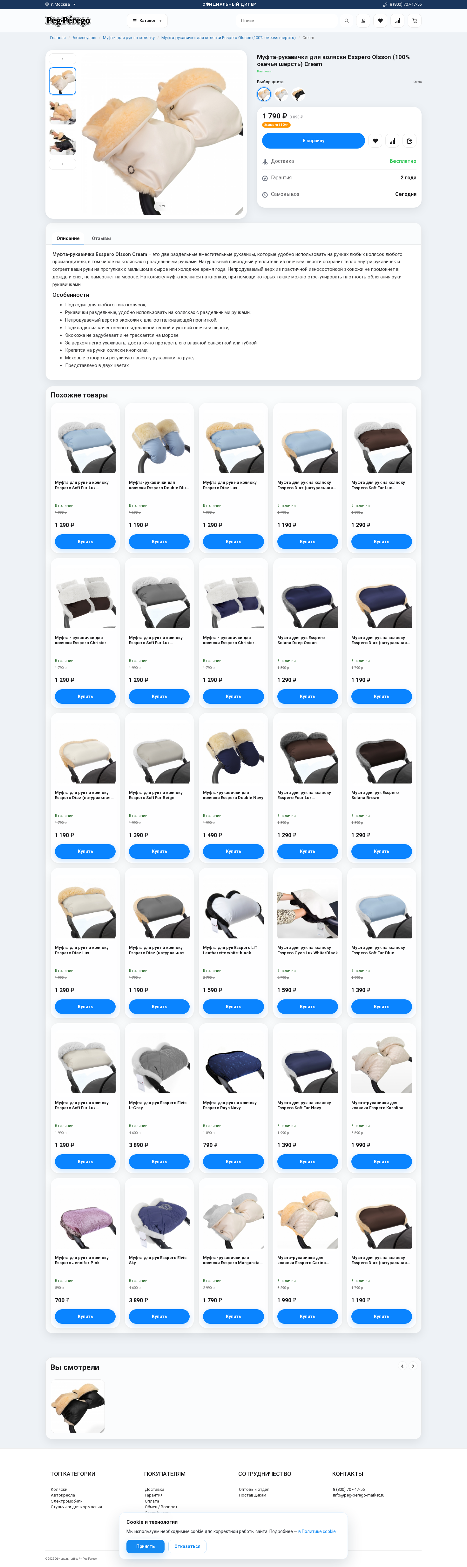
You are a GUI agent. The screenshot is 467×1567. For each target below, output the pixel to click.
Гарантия (154, 1495)
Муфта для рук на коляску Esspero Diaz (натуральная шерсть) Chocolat (379, 1260)
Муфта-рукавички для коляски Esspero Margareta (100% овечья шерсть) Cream (233, 1260)
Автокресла (63, 1495)
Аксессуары (84, 37)
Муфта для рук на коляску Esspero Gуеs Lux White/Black (307, 950)
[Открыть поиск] (346, 20)
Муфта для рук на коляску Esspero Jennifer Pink (82, 1260)
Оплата (152, 1501)
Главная (58, 37)
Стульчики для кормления (76, 1506)
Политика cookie (411, 1558)
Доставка (154, 1489)
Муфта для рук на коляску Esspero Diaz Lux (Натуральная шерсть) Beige (85, 950)
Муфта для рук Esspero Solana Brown (375, 795)
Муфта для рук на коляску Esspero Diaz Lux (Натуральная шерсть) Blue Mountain (232, 485)
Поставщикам (252, 1495)
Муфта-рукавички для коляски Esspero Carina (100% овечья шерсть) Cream (307, 1260)
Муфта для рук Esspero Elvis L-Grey (157, 1105)
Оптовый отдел (254, 1489)
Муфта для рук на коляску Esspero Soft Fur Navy (304, 1105)
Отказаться (187, 1546)
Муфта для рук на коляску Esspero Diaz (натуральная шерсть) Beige (83, 795)
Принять (145, 1546)
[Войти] (363, 21)
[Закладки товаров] (380, 21)
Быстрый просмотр (85, 421)
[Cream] (264, 94)
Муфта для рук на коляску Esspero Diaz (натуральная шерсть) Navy (379, 640)
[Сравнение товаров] (397, 21)
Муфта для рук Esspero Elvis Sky (157, 1260)
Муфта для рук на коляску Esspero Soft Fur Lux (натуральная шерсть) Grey (157, 640)
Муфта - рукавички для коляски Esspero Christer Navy (228, 640)
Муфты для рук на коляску (129, 37)
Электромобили (67, 1501)
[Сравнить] (392, 141)
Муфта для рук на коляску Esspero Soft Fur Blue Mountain (378, 950)
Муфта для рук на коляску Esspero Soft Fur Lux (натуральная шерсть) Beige (84, 1105)
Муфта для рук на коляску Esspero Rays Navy (230, 1105)
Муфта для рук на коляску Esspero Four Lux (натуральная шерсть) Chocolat (304, 795)
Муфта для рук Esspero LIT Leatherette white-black (230, 950)
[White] (281, 94)
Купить (85, 541)
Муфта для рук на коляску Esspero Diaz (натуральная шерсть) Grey (157, 950)
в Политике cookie (317, 1531)
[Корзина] (415, 21)
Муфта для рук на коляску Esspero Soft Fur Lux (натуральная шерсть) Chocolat (378, 485)
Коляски (59, 1489)
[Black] (298, 94)
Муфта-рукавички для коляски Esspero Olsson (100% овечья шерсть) (228, 37)
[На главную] (68, 20)
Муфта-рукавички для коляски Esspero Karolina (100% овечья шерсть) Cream (381, 1105)
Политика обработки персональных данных (362, 1558)
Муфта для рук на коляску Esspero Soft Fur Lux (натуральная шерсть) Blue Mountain (83, 485)
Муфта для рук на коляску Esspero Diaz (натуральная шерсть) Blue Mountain (305, 485)
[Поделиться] (409, 141)
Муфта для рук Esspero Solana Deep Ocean (301, 640)
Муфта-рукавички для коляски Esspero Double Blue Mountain (158, 485)
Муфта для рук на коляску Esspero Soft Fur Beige (156, 795)
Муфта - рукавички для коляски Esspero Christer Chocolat (80, 640)
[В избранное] (375, 141)
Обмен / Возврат (161, 1506)
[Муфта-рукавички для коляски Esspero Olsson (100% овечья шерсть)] (78, 1406)
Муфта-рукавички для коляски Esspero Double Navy (233, 795)
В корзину (313, 140)
